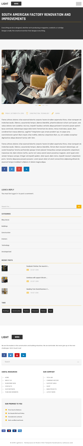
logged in (14, 194)
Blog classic (5, 220)
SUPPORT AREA (51, 383)
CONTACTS (8, 386)
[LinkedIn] (26, 169)
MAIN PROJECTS (52, 389)
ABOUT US (8, 380)
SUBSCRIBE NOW (10, 383)
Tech (50, 311)
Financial (35, 311)
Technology (45, 113)
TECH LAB (50, 377)
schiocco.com (67, 443)
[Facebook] (4, 169)
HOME (7, 377)
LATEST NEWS (51, 392)
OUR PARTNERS (10, 389)
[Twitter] (12, 169)
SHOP (48, 386)
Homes (43, 311)
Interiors (4, 239)
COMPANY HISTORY (53, 380)
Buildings (5, 226)
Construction (35, 113)
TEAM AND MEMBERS (11, 392)
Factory (26, 311)
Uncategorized (6, 252)
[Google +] (19, 169)
